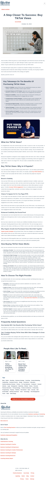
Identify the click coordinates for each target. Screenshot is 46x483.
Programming (5, 389)
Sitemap (32, 479)
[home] (5, 3)
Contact (32, 476)
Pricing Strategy (16, 387)
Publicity (17, 389)
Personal (36, 386)
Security (33, 389)
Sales (29, 389)
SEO (37, 389)
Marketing (20, 386)
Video (7, 393)
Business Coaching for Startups (8, 452)
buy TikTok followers (37, 171)
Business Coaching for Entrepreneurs (10, 447)
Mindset (26, 386)
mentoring (42, 414)
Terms (27, 479)
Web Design (13, 393)
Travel (3, 393)
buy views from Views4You (30, 297)
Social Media (18, 21)
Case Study (26, 473)
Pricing (32, 473)
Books (7, 380)
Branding (12, 380)
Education (32, 382)
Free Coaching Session (9, 427)
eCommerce (26, 382)
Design (20, 382)
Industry (4, 386)
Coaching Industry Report (7, 458)
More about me (4, 420)
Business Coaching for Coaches (8, 444)
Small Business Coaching (7, 441)
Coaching (27, 380)
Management (14, 386)
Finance (18, 384)
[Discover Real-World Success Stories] (21, 129)
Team (21, 391)
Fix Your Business (25, 384)
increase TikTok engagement (16, 187)
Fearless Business (17, 473)
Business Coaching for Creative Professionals (12, 450)
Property (12, 389)
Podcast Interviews (6, 387)
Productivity (35, 387)
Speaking (17, 476)
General (39, 384)
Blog (3, 380)
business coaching (33, 414)
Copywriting (5, 382)
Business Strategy (19, 380)
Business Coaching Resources (8, 455)
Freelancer (33, 384)
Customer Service (13, 382)
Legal (8, 386)
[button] (44, 3)
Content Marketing (35, 380)
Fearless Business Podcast (8, 384)
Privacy (22, 479)
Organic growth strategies (7, 231)
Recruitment (23, 389)
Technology (26, 391)
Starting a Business (14, 391)
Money (30, 386)
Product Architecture (26, 387)
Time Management (35, 391)
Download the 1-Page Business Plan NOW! (23, 399)
